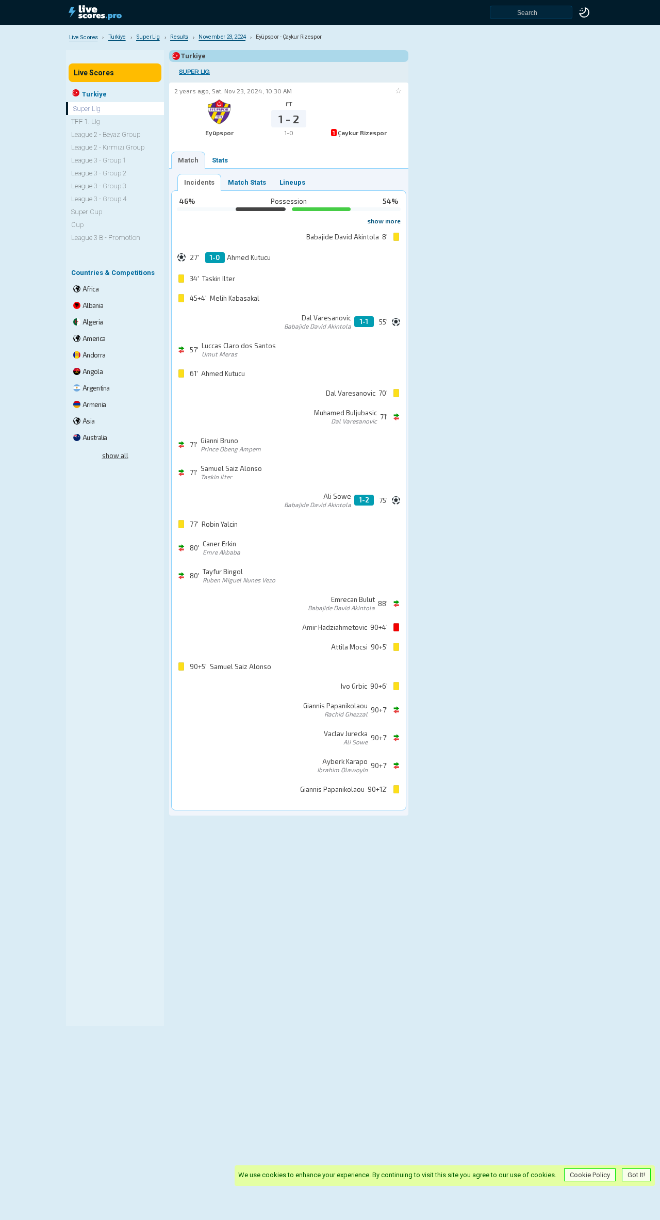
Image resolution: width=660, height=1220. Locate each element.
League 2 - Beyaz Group (105, 134)
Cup (77, 225)
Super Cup (86, 212)
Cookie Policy (590, 1175)
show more (384, 220)
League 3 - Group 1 (98, 160)
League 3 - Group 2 (98, 173)
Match (188, 160)
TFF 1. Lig (85, 121)
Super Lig (194, 72)
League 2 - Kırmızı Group (107, 147)
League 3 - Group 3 (98, 186)
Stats (220, 160)
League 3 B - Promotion (105, 237)
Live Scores (94, 73)
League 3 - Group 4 (98, 199)
